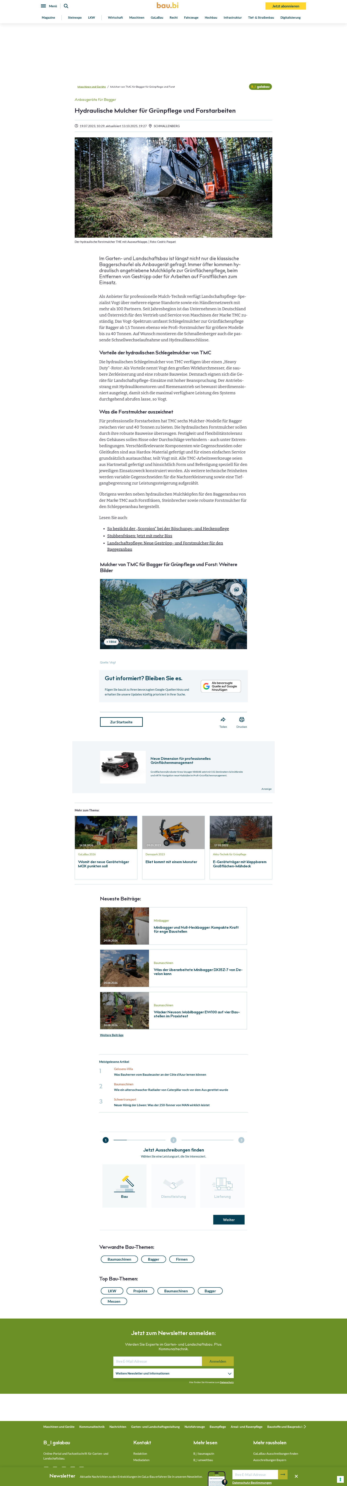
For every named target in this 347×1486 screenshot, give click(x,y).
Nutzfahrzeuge (195, 1426)
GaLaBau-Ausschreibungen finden (275, 1453)
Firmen (182, 1259)
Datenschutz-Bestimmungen (252, 1482)
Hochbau (211, 17)
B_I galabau (56, 1443)
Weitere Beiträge (111, 1035)
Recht (174, 17)
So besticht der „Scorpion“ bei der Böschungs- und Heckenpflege (168, 528)
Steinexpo (75, 17)
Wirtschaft (115, 17)
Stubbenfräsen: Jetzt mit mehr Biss (139, 535)
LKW (91, 17)
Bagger (153, 1259)
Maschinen (136, 17)
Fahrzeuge (191, 17)
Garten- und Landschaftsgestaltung (155, 1426)
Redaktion (140, 1453)
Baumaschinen (119, 1259)
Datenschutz (227, 1382)
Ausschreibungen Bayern (269, 1460)
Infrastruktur (233, 17)
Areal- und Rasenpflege (246, 1426)
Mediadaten (141, 1460)
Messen (114, 1301)
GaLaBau (157, 17)
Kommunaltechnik (92, 1426)
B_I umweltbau (203, 1460)
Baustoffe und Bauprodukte (286, 1426)
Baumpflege (218, 1426)
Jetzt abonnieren (285, 6)
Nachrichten (117, 1426)
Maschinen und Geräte (92, 87)
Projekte (140, 1291)
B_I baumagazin (203, 1453)
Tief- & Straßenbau (261, 17)
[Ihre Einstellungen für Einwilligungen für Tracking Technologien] (340, 1479)
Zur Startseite (121, 722)
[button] (173, 709)
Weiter (229, 1219)
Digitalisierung (291, 17)
